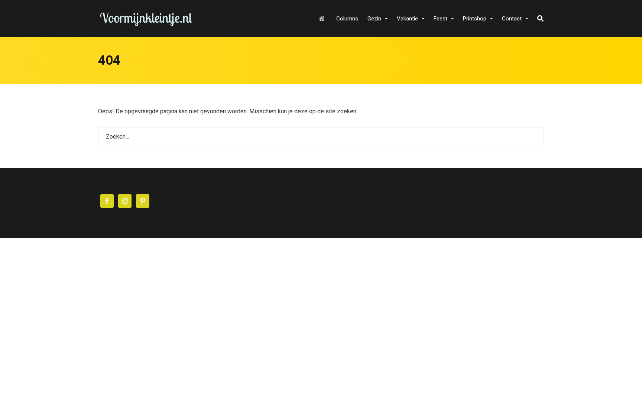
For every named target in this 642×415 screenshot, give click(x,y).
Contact (512, 18)
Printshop (474, 18)
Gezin (374, 18)
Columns (347, 18)
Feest (440, 18)
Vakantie (407, 18)
